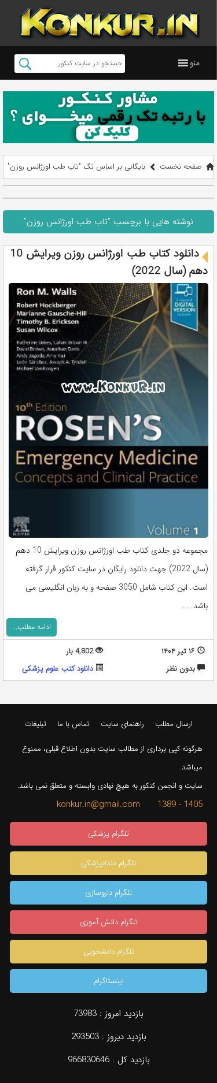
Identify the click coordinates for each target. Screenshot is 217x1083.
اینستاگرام (109, 981)
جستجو (25, 63)
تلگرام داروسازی (108, 893)
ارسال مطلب (174, 724)
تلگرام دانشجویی (108, 952)
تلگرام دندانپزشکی (108, 863)
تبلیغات (35, 724)
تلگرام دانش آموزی (109, 922)
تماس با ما (73, 724)
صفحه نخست (181, 167)
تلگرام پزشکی (108, 834)
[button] (195, 63)
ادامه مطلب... (31, 626)
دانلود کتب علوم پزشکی (57, 669)
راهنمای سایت (122, 724)
